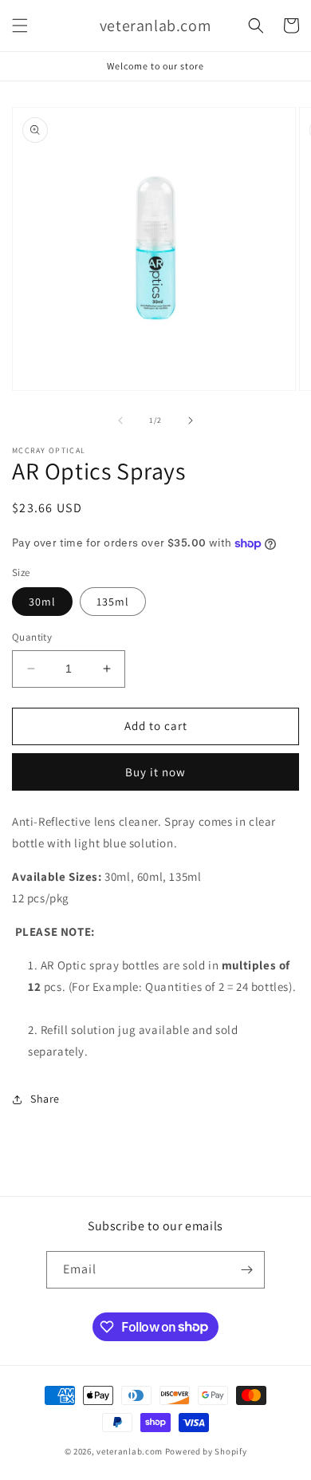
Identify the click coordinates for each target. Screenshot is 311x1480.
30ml (42, 601)
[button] (19, 25)
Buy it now (155, 771)
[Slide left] (120, 420)
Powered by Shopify (206, 1451)
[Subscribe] (246, 1270)
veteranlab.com (129, 1451)
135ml (112, 601)
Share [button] (45, 1098)
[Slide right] (190, 420)
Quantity (32, 637)
